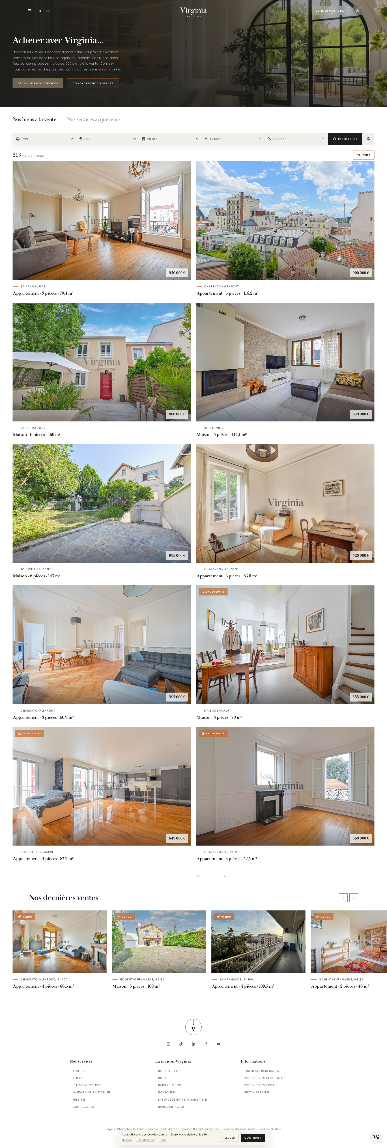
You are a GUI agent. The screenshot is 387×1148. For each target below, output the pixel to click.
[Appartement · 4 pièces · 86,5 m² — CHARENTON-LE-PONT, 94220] (60, 941)
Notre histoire (169, 1071)
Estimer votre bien (331, 11)
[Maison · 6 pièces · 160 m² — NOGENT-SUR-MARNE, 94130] (159, 941)
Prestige (79, 1099)
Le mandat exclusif (87, 1085)
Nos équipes (167, 1092)
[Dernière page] (224, 876)
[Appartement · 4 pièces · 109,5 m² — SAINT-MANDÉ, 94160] (258, 941)
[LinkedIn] (193, 1044)
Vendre (78, 1078)
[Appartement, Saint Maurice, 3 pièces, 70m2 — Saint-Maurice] (102, 220)
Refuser (229, 1137)
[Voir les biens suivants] (353, 897)
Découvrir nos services (38, 83)
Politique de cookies (259, 1085)
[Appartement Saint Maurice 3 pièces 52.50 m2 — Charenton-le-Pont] (285, 786)
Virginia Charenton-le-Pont (124, 1129)
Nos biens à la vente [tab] (34, 119)
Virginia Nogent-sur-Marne (200, 1129)
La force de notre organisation (182, 1099)
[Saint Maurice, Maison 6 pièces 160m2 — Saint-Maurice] (102, 362)
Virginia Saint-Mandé (162, 1129)
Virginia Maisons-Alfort (239, 1129)
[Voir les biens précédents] (343, 897)
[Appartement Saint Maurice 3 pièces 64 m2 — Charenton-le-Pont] (285, 503)
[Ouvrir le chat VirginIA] (376, 1137)
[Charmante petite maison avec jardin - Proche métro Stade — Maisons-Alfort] (285, 644)
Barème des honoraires (261, 1071)
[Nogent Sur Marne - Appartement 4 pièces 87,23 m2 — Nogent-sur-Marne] (102, 786)
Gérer (162, 1140)
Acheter (79, 1071)
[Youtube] (218, 1044)
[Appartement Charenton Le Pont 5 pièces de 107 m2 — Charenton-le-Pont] (285, 220)
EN (48, 11)
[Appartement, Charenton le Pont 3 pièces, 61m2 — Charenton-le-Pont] (102, 644)
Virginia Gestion (270, 1129)
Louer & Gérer (83, 1107)
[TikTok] (181, 1044)
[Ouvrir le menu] (29, 10)
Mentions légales (257, 1092)
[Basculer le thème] (357, 10)
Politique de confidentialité (264, 1078)
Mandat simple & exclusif (91, 1092)
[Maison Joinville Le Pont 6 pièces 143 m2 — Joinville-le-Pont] (102, 503)
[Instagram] (168, 1044)
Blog (162, 1078)
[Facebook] (206, 1044)
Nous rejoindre (170, 1085)
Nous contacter (171, 1107)
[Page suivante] (211, 876)
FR (40, 11)
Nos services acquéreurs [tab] (93, 119)
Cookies (127, 1140)
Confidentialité (145, 1140)
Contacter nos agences (93, 83)
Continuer (253, 1137)
